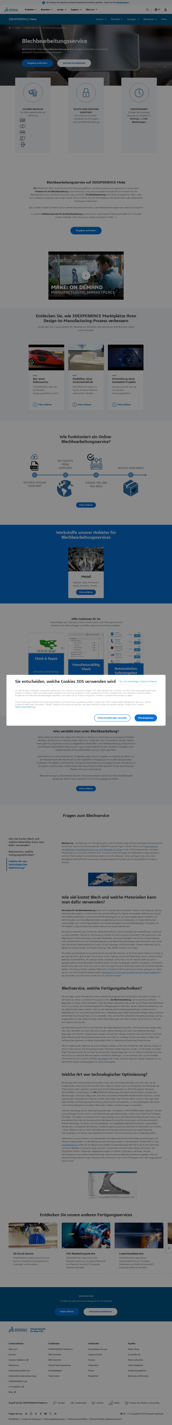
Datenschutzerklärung (25, 707)
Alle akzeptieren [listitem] (145, 718)
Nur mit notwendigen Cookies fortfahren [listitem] (138, 681)
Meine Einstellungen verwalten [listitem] (112, 718)
